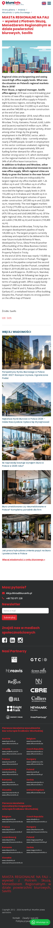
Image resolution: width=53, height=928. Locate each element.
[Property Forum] (14, 717)
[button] (48, 3)
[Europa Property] (38, 717)
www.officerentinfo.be (34, 743)
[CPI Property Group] (14, 659)
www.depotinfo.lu (8, 840)
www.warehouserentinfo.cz (36, 821)
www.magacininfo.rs (34, 850)
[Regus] (14, 680)
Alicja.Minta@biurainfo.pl (19, 593)
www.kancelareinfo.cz (34, 751)
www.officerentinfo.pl (34, 774)
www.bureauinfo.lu (9, 772)
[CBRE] (38, 690)
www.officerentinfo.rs (34, 784)
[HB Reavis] (14, 669)
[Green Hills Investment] (38, 669)
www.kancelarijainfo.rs (35, 782)
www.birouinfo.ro (8, 782)
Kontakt (16, 917)
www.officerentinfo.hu (34, 764)
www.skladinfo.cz (32, 819)
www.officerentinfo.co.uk (35, 792)
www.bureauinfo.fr (9, 762)
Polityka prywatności (25, 921)
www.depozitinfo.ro (9, 850)
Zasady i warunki (30, 917)
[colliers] (38, 699)
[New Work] (38, 680)
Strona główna (8, 9)
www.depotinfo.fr (8, 829)
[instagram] (21, 639)
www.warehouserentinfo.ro (12, 852)
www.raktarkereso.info (35, 829)
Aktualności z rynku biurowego (16, 12)
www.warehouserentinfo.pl (36, 842)
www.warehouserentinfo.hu (36, 832)
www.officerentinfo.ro (10, 784)
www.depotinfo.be (9, 819)
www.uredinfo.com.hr (10, 751)
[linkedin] (14, 639)
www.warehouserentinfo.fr (12, 832)
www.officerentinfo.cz (34, 754)
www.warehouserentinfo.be (12, 821)
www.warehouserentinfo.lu (12, 842)
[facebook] (6, 639)
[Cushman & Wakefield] (14, 690)
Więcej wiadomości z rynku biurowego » (23, 559)
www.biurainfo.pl (32, 772)
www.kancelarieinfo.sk (10, 792)
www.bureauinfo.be (33, 741)
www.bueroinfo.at (8, 741)
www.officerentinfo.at (10, 743)
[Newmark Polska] (38, 708)
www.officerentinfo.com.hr (12, 754)
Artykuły (21, 9)
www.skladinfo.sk (8, 860)
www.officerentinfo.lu (10, 774)
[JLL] (14, 699)
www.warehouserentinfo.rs (36, 852)
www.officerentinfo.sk (10, 795)
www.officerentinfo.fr (10, 764)
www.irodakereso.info (34, 762)
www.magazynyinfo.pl (34, 840)
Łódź (4, 318)
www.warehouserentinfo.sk (12, 863)
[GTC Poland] (38, 659)
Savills (9, 318)
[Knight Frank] (14, 708)
